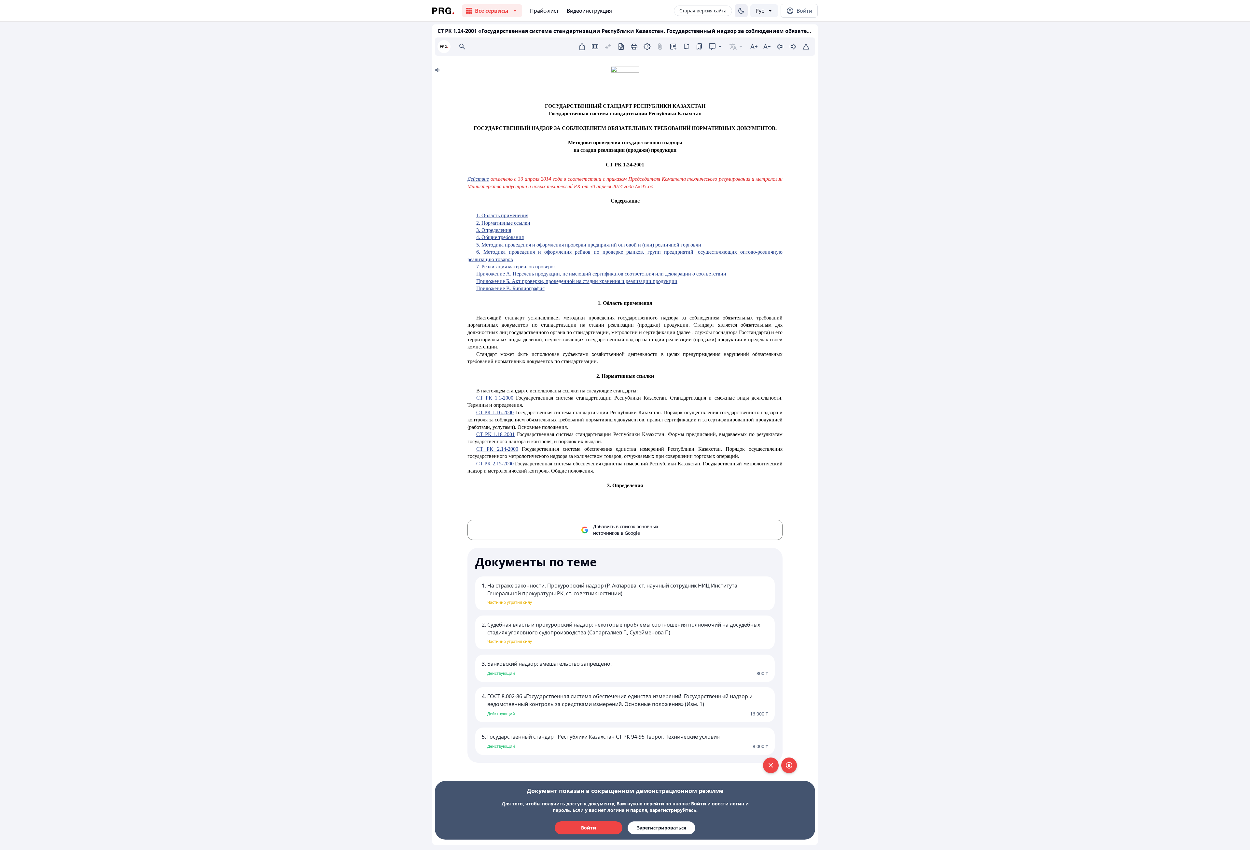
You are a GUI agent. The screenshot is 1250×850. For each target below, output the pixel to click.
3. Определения (493, 230)
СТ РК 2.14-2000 (497, 449)
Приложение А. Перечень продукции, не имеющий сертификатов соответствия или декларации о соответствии (601, 273)
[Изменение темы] (741, 10)
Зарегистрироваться (661, 828)
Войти (588, 828)
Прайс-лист (544, 10)
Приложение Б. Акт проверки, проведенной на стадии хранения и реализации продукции (576, 281)
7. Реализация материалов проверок (516, 266)
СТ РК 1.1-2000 (494, 398)
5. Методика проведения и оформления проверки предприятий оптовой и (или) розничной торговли (588, 245)
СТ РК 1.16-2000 (495, 412)
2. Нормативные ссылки (503, 223)
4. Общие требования (500, 237)
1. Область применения (502, 215)
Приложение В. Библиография (510, 288)
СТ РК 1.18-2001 (495, 434)
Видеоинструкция (589, 10)
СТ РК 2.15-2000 (495, 463)
